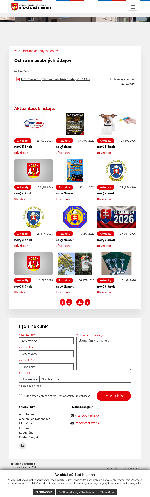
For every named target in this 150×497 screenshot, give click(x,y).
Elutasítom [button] (107, 492)
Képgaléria (26, 432)
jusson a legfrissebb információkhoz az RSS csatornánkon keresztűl (24, 467)
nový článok (23, 147)
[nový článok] (33, 124)
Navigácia (20, 6)
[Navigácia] (133, 7)
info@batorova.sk (87, 423)
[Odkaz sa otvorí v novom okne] (22, 445)
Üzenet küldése (113, 396)
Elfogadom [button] (43, 492)
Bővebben (21, 153)
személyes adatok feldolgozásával (70, 396)
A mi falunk (26, 414)
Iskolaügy (25, 423)
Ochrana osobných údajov (40, 51)
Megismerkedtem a (57, 396)
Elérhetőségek (29, 437)
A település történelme (34, 419)
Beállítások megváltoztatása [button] (76, 492)
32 (80, 302)
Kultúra (24, 428)
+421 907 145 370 (87, 415)
